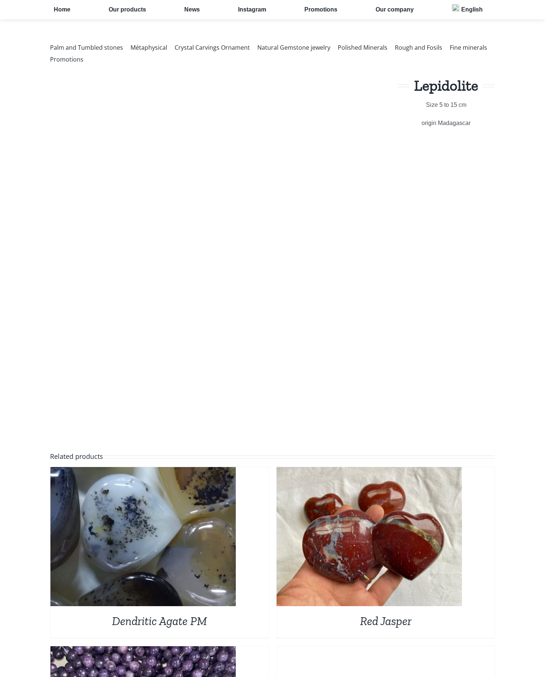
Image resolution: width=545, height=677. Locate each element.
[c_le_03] (180, 246)
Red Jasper (386, 621)
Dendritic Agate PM (159, 621)
